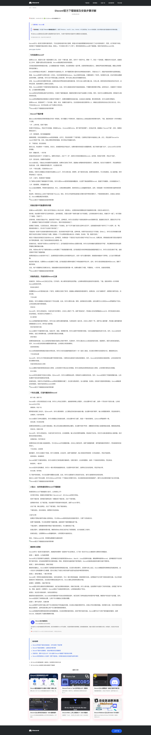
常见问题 (119, 3)
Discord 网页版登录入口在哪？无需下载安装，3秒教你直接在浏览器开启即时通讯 (55, 656)
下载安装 (87, 3)
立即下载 (116, 731)
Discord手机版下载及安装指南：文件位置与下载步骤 (47, 645)
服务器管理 (111, 3)
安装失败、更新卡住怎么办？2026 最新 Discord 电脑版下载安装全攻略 (52, 653)
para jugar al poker (35, 49)
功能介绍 (103, 3)
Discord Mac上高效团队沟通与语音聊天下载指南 (44, 665)
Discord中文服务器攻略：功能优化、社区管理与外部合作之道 (47, 662)
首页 (30, 7)
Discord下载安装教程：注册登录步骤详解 (44, 648)
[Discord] (34, 2)
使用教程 (95, 3)
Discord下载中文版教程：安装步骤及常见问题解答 (47, 650)
